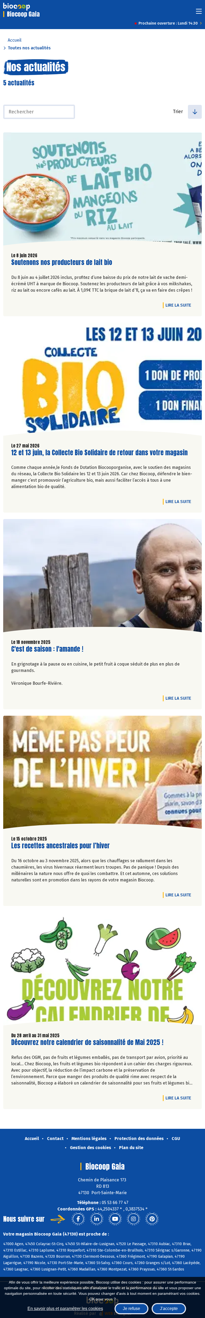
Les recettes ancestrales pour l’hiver (60, 846)
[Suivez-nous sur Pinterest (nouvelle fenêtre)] (152, 1219)
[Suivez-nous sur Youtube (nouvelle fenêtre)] (115, 1219)
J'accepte (169, 1308)
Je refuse (131, 1308)
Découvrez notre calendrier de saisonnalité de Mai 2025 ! (87, 1042)
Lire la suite (179, 305)
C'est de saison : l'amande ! (47, 649)
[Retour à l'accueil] (16, 7)
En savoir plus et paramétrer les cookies (65, 1308)
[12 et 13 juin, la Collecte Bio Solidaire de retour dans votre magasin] (102, 380)
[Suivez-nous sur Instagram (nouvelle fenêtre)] (133, 1219)
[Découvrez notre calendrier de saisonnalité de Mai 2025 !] (102, 970)
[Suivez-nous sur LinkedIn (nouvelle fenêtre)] (96, 1219)
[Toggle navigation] (199, 13)
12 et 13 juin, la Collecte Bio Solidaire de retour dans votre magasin (99, 453)
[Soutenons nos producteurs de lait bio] (102, 190)
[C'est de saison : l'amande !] (102, 577)
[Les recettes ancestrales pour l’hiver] (102, 774)
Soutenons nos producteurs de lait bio (61, 262)
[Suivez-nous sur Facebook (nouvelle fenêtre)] (78, 1219)
